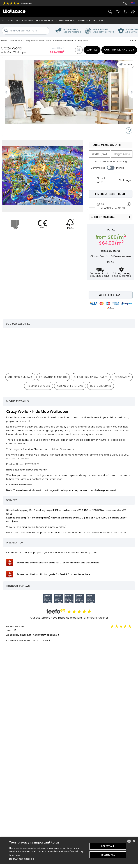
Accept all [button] (107, 846)
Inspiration (86, 20)
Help (101, 20)
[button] (47, 859)
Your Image (44, 20)
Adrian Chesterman (70, 386)
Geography (122, 377)
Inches (120, 168)
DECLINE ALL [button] (107, 854)
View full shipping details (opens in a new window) (36, 527)
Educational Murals (53, 377)
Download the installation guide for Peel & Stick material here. (54, 574)
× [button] (134, 841)
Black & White (101, 180)
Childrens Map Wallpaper (91, 377)
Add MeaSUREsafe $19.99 (113, 205)
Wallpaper (24, 20)
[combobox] (129, 841)
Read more (14, 854)
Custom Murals (100, 386)
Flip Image (125, 180)
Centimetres (98, 168)
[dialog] (69, 850)
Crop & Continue (110, 194)
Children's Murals (20, 377)
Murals (7, 20)
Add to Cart (110, 295)
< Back (133, 40)
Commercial (65, 20)
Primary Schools (38, 386)
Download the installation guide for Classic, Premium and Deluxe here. (58, 562)
